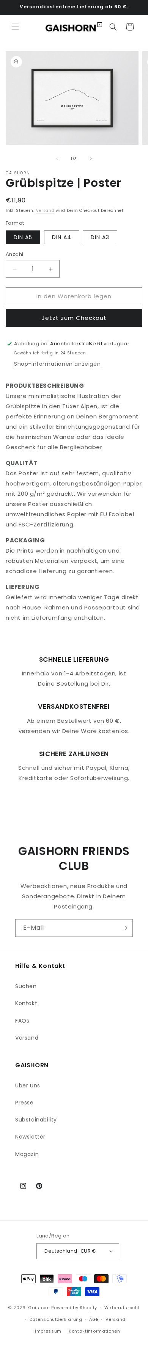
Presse (24, 1102)
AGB (93, 1319)
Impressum (48, 1331)
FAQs (22, 1020)
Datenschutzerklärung (56, 1319)
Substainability (36, 1119)
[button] (15, 27)
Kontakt (26, 1003)
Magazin (27, 1154)
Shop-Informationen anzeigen (57, 364)
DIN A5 (23, 237)
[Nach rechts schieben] (90, 158)
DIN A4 (61, 237)
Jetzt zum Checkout (74, 318)
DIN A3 (100, 237)
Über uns (27, 1085)
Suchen (26, 986)
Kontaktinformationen (94, 1331)
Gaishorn (39, 1308)
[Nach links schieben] (57, 158)
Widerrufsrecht (122, 1308)
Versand (45, 210)
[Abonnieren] (124, 928)
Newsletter (30, 1136)
